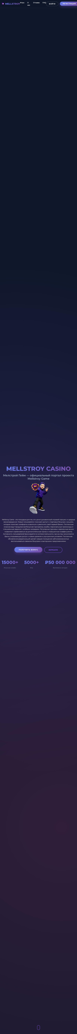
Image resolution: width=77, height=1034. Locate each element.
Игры (22, 3)
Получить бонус (28, 550)
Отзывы (36, 3)
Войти (52, 4)
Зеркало (53, 550)
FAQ (44, 3)
